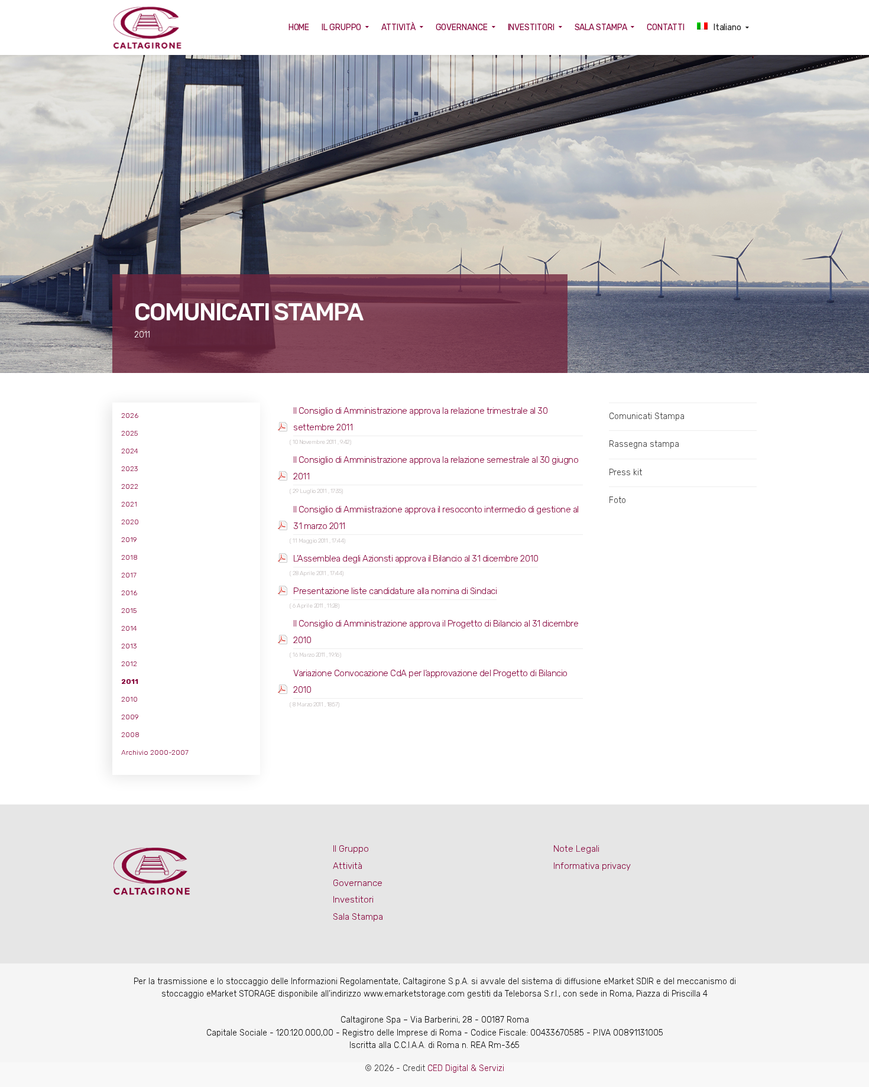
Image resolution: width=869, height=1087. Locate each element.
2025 (129, 433)
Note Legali (576, 848)
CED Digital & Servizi (465, 1068)
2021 (129, 504)
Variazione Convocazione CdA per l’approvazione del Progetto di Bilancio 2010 (430, 681)
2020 (130, 522)
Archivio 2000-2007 (155, 752)
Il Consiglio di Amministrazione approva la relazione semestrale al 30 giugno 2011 (435, 468)
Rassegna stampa (644, 444)
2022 (129, 486)
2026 (129, 415)
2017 (129, 575)
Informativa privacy (592, 866)
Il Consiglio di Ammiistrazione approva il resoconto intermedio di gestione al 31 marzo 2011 (436, 517)
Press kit (625, 473)
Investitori (353, 899)
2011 (129, 681)
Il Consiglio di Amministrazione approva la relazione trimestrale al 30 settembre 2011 (420, 419)
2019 (129, 540)
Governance (357, 883)
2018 (129, 557)
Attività (347, 866)
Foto (617, 500)
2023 (129, 469)
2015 (129, 610)
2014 (129, 628)
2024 (129, 451)
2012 (129, 664)
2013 (129, 646)
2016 (129, 593)
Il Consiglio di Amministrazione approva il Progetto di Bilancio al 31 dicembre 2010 (435, 631)
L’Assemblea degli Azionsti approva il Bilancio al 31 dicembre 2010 (415, 558)
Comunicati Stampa (647, 416)
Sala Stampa (358, 916)
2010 (129, 699)
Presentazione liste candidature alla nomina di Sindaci (395, 591)
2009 (130, 717)
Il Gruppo (351, 848)
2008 (130, 735)
